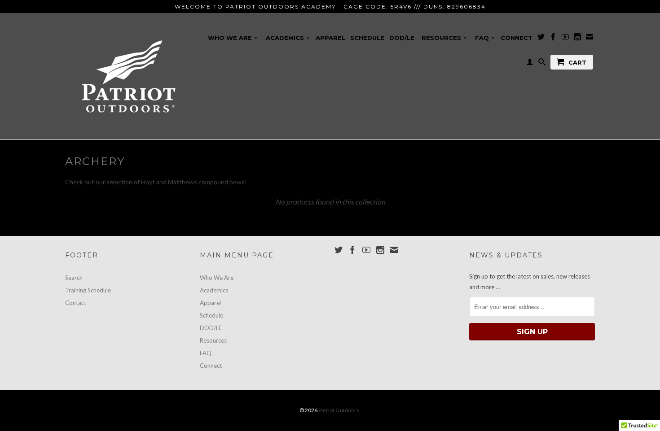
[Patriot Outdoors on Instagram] (577, 38)
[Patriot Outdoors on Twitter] (541, 38)
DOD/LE (401, 37)
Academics (287, 37)
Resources (444, 37)
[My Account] (529, 63)
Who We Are (232, 37)
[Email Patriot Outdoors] (589, 38)
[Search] (542, 63)
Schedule (367, 37)
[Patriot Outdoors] (128, 76)
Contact (75, 302)
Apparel (330, 37)
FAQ (484, 37)
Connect (516, 37)
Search (74, 277)
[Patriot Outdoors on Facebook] (553, 38)
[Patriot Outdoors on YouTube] (565, 38)
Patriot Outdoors (338, 410)
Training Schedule (88, 290)
